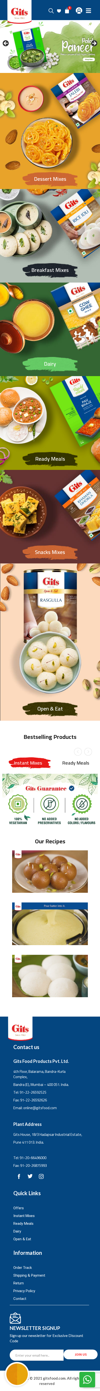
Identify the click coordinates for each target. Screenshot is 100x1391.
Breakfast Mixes (50, 270)
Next (87, 751)
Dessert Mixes (50, 179)
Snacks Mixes (50, 552)
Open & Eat (50, 708)
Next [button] (94, 43)
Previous (77, 751)
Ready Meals (50, 459)
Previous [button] (6, 43)
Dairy (50, 364)
